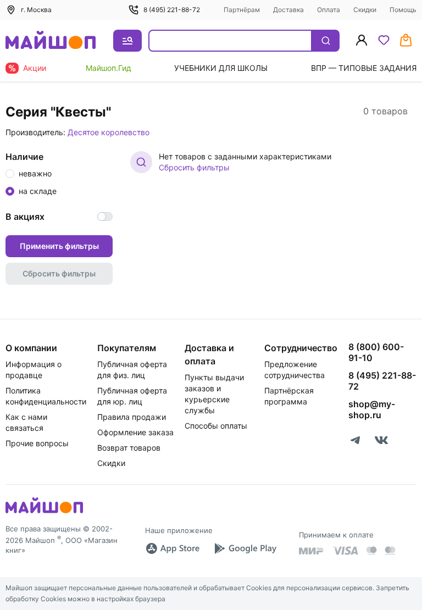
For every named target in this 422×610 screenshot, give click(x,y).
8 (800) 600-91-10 (376, 352)
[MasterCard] (371, 550)
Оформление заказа (135, 432)
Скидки (364, 9)
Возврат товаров (128, 447)
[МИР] (311, 550)
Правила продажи (131, 417)
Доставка (288, 9)
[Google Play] (245, 548)
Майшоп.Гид (108, 68)
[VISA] (345, 550)
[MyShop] (44, 512)
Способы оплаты (216, 425)
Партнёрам (242, 9)
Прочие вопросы (37, 443)
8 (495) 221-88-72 (171, 9)
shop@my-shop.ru (371, 409)
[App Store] (172, 548)
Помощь (403, 9)
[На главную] (50, 41)
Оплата (328, 9)
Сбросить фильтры (194, 167)
